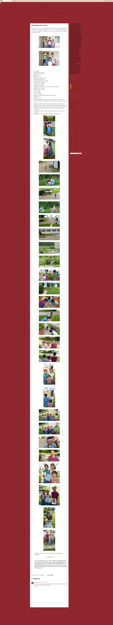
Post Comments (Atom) (42, 612)
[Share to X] (50, 575)
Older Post (64, 609)
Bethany (73, 84)
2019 (73, 126)
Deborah (73, 86)
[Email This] (47, 575)
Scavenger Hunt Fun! (76, 136)
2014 (73, 133)
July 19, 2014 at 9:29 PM (42, 582)
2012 (73, 145)
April (74, 141)
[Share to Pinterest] (52, 575)
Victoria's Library (75, 103)
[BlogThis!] (49, 575)
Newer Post (34, 609)
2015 (73, 131)
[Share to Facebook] (51, 575)
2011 (73, 147)
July (74, 134)
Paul (72, 87)
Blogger (59, 621)
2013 (73, 144)
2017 (73, 129)
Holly (36, 582)
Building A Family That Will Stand (55, 10)
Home (49, 609)
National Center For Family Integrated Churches (75, 98)
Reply (36, 586)
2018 (73, 128)
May (74, 140)
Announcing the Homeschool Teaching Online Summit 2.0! (76, 105)
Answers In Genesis (74, 93)
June (74, 138)
